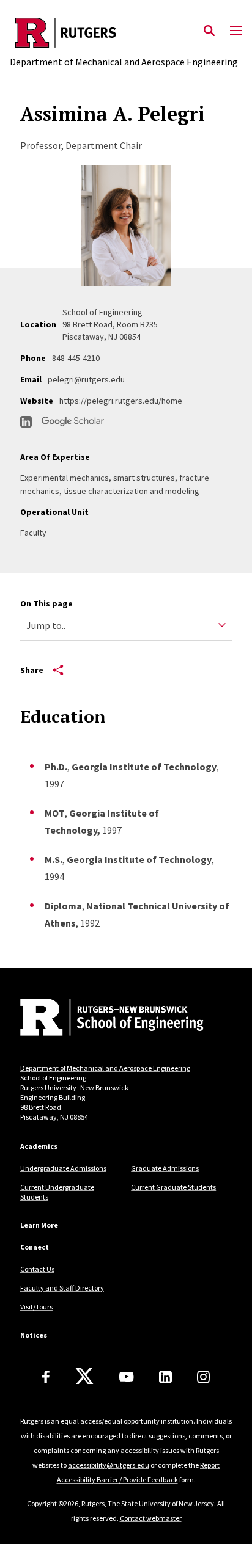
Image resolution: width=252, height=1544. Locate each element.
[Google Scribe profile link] (73, 421)
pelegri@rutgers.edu (86, 379)
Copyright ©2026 (52, 1503)
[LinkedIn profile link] (26, 422)
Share (31, 670)
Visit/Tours (36, 1306)
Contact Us (37, 1268)
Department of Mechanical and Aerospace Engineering (105, 1067)
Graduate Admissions (165, 1168)
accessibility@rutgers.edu (108, 1464)
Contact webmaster (151, 1518)
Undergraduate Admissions (63, 1168)
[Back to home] (102, 1019)
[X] (84, 1376)
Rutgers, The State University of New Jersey (147, 1503)
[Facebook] (46, 1377)
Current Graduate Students (173, 1187)
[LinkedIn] (165, 1377)
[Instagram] (203, 1377)
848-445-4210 (76, 357)
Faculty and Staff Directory (62, 1287)
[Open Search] (209, 31)
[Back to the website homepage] (124, 33)
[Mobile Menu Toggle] (236, 31)
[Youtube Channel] (126, 1377)
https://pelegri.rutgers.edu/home (120, 400)
